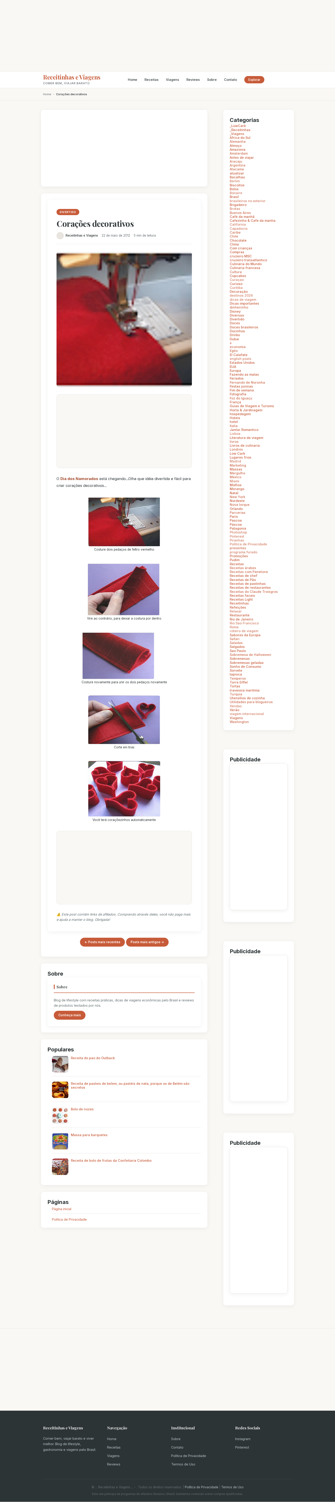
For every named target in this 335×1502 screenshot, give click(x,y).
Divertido (237, 319)
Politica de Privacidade (69, 1219)
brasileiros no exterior (247, 201)
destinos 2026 (241, 295)
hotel (234, 422)
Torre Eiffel (239, 682)
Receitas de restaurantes (250, 587)
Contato (230, 80)
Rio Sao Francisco (244, 623)
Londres (236, 449)
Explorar (254, 80)
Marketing (238, 465)
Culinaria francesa (245, 268)
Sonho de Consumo (245, 666)
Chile (234, 236)
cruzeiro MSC (241, 256)
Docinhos (237, 331)
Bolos (234, 189)
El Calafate (238, 355)
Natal (234, 493)
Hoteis (235, 418)
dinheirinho (239, 307)
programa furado (243, 552)
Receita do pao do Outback (93, 1058)
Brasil (234, 197)
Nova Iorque (240, 505)
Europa (235, 370)
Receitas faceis (242, 595)
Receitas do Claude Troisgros (254, 592)
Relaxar (236, 611)
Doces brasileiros (244, 327)
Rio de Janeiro (241, 619)
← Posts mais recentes (102, 942)
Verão (234, 710)
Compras (237, 252)
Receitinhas (239, 603)
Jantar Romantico (244, 430)
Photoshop (238, 532)
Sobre (212, 80)
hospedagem (240, 414)
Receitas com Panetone (249, 572)
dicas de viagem (243, 299)
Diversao (237, 315)
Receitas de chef (243, 576)
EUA (233, 367)
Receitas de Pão (243, 580)
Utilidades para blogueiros (251, 702)
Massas (236, 469)
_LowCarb (238, 126)
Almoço (236, 146)
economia (238, 347)
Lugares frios (240, 457)
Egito (234, 351)
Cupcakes (238, 276)
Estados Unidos (242, 362)
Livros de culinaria (245, 445)
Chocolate (238, 240)
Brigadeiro (238, 205)
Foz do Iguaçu (241, 398)
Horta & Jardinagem (246, 410)
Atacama (237, 169)
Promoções (239, 556)
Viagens (172, 80)
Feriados (237, 378)
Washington (239, 722)
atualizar (237, 173)
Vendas (236, 706)
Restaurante (240, 615)
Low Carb (237, 453)
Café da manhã (242, 217)
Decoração (239, 291)
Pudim (235, 560)
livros (234, 441)
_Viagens (237, 134)
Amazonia (237, 149)
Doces (235, 323)
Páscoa (236, 524)
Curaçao (237, 280)
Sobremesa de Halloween (250, 655)
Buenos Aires (240, 213)
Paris (234, 516)
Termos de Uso (183, 1464)
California (238, 224)
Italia (234, 426)
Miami (234, 481)
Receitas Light (241, 599)
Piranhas (237, 540)
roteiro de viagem (244, 631)
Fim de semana (242, 390)
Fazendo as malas (244, 374)
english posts (240, 359)
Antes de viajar (242, 157)
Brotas (235, 209)
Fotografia (238, 394)
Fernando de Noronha (247, 382)
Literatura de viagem (246, 438)
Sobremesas (240, 658)
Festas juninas (241, 386)
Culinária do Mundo (246, 264)
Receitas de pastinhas (248, 584)
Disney (235, 311)
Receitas (151, 80)
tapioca (236, 674)
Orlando (236, 509)
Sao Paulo (238, 651)
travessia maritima (245, 690)
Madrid (235, 461)
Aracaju (236, 161)
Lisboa (235, 434)
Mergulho (237, 473)
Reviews (193, 80)
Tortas (235, 686)
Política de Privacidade (188, 1456)
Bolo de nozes (82, 1109)
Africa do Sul (240, 138)
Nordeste (237, 501)
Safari (235, 639)
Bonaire (236, 193)
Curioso (236, 284)
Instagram (242, 1439)
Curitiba (236, 288)
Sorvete (236, 670)
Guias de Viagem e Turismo (252, 406)
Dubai (234, 339)
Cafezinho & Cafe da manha (253, 220)
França (235, 402)
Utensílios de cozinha (247, 698)
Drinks (235, 335)
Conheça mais (69, 1015)
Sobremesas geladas (247, 663)
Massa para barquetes (89, 1135)
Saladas (236, 643)
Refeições (238, 607)
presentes (238, 548)
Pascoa (236, 520)
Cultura (236, 272)
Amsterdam (239, 153)
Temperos (238, 678)
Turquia (236, 694)
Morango (237, 489)
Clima (234, 244)
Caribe (235, 232)
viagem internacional (247, 714)
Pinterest (237, 536)
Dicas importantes (244, 303)
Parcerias (237, 513)
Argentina (237, 165)
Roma (234, 627)
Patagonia (238, 528)
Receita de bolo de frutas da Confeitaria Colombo (111, 1160)
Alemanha (238, 141)
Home (132, 80)
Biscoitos (237, 185)
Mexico (235, 477)
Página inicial (61, 1209)
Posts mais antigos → (147, 942)
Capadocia (238, 228)
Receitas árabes (243, 568)
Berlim (235, 181)
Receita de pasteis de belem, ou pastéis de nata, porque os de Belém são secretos (130, 1085)
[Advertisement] (167, 36)
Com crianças (241, 248)
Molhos (236, 485)
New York (237, 497)
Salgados (237, 647)
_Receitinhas (240, 130)
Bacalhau (237, 177)
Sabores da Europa (245, 635)
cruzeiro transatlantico (248, 260)
